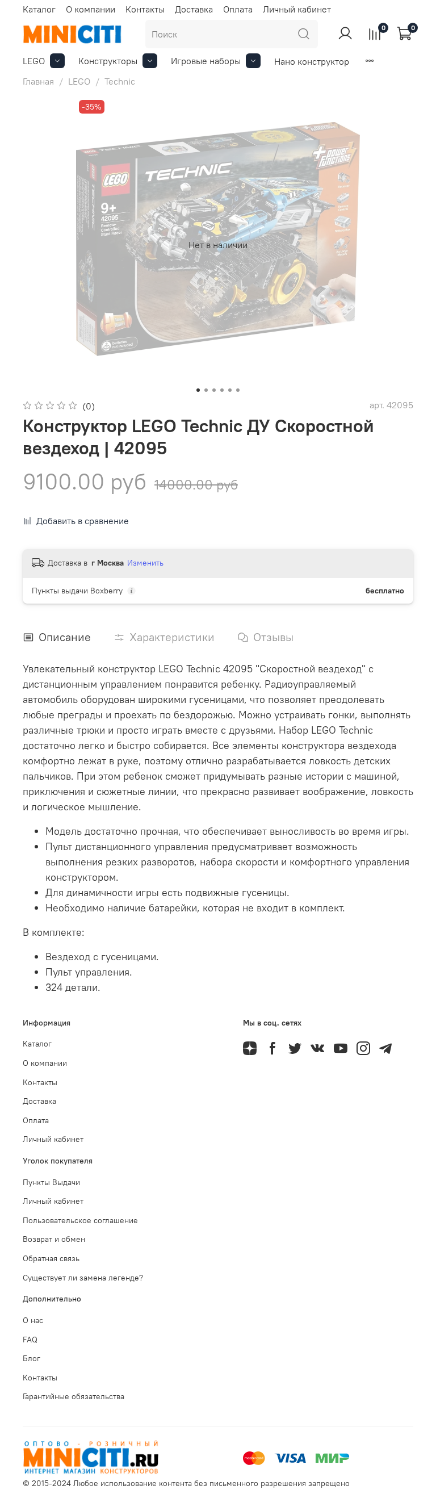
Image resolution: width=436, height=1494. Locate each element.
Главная (38, 81)
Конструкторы (107, 60)
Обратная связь (51, 1258)
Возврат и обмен (54, 1239)
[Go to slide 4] (222, 390)
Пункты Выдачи (51, 1182)
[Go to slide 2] (206, 390)
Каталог (39, 9)
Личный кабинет (297, 9)
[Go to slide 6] (238, 390)
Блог (31, 1358)
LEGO (34, 60)
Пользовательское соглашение (80, 1220)
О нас (33, 1320)
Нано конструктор (311, 61)
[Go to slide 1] (198, 390)
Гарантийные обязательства (73, 1396)
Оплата (238, 9)
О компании (90, 9)
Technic (119, 81)
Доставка (194, 9)
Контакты (145, 9)
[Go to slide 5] (230, 390)
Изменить (145, 563)
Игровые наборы (206, 60)
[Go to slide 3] (214, 390)
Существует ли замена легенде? (83, 1278)
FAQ (30, 1339)
